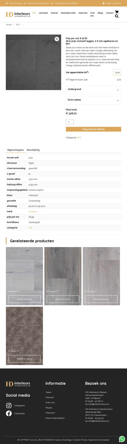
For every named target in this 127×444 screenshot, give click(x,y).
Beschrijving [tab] (33, 150)
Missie (49, 407)
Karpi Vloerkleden (55, 418)
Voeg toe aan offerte (93, 129)
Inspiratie (83, 13)
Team (48, 392)
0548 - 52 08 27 (113, 3)
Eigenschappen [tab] (15, 150)
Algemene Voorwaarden (99, 440)
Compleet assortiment (66, 3)
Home (9, 24)
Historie (50, 397)
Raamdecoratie (68, 13)
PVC (34, 13)
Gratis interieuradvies (38, 3)
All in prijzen (15, 3)
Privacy (84, 440)
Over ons (92, 14)
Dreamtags (67, 440)
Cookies (76, 440)
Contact (109, 13)
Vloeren (54, 13)
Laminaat (43, 13)
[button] (57, 39)
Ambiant (33, 211)
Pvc (30, 227)
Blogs (100, 13)
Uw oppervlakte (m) (77, 72)
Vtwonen (50, 412)
